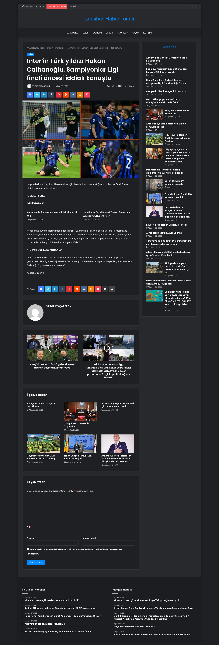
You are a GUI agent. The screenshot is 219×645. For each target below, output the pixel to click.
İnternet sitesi (89, 538)
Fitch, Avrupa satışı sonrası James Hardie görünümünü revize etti (168, 282)
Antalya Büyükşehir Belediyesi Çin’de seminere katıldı (117, 405)
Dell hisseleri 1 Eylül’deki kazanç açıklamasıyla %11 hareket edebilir (164, 171)
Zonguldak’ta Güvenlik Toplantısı (76, 425)
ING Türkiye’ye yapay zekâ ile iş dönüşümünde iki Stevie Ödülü (163, 101)
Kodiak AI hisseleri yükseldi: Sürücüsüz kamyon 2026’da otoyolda (167, 70)
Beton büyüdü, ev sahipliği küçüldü (174, 182)
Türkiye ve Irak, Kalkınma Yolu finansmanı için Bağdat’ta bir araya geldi (168, 242)
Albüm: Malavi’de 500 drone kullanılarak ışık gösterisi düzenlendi (168, 254)
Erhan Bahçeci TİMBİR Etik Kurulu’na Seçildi (77, 457)
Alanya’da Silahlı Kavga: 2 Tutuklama (41, 405)
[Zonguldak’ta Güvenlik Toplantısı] (80, 411)
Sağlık (109, 33)
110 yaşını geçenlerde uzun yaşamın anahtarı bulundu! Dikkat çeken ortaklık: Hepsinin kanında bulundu (177, 155)
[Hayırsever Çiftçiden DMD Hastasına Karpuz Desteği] (43, 443)
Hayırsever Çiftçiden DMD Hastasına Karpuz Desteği (41, 457)
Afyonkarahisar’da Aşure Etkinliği (164, 232)
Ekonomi (97, 33)
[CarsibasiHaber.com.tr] (109, 18)
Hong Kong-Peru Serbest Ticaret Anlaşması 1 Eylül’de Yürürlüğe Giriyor (101, 6)
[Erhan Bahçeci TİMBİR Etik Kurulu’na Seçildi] (80, 443)
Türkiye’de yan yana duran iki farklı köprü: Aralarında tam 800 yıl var (177, 268)
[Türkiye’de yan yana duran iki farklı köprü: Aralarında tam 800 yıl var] (154, 267)
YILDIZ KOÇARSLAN (41, 86)
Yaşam (135, 33)
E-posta (31, 538)
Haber (85, 33)
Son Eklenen (169, 46)
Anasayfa (72, 33)
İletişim (147, 33)
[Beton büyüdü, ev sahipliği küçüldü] (154, 185)
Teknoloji (122, 33)
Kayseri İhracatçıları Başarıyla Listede (167, 224)
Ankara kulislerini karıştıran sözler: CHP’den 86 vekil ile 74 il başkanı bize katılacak (117, 458)
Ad (29, 527)
